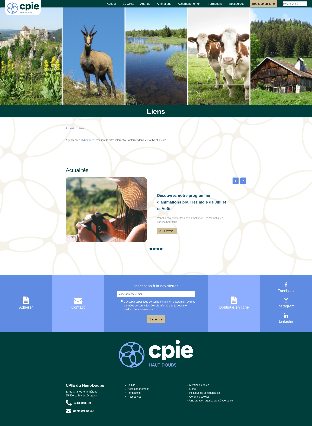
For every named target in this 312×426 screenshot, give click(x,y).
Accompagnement (189, 3)
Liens (81, 128)
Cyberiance (87, 140)
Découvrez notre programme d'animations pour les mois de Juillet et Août (191, 202)
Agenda (145, 3)
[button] (151, 249)
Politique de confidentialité (204, 392)
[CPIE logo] (156, 353)
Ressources (236, 3)
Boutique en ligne (263, 3)
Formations (215, 3)
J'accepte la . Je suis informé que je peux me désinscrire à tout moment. (159, 305)
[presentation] (236, 180)
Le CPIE (128, 3)
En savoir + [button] (168, 231)
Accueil (111, 3)
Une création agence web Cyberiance (211, 400)
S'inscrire (155, 319)
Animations (164, 3)
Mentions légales (199, 385)
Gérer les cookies (199, 396)
